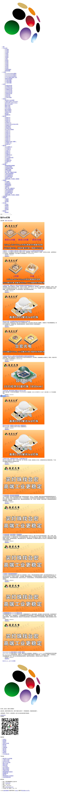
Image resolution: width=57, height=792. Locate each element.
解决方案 (4, 744)
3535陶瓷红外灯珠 (8, 89)
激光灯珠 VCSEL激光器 (9, 100)
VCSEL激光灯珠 (6, 754)
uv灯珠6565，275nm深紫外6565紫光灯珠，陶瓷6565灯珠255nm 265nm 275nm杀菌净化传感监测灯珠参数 (23, 250)
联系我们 (4, 210)
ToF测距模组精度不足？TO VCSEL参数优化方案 (12, 612)
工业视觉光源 (7, 182)
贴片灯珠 (4, 116)
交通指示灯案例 (8, 169)
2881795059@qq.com (9, 786)
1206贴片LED (7, 121)
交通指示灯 (7, 186)
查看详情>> (7, 256)
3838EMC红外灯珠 (8, 92)
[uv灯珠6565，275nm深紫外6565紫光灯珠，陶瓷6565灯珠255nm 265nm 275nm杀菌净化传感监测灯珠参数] (23, 249)
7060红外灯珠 (7, 96)
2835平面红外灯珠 (8, 86)
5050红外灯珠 (7, 94)
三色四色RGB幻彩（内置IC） (11, 141)
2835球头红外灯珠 (8, 85)
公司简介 (6, 204)
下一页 (12, 660)
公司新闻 (6, 200)
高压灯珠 (6, 113)
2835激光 (6, 62)
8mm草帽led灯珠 (8, 160)
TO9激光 (6, 53)
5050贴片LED (7, 140)
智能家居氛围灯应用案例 (10, 165)
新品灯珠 (4, 752)
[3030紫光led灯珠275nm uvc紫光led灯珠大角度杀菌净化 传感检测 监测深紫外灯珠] (23, 354)
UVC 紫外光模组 (8, 82)
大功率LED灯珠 (8, 112)
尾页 (14, 660)
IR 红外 (4, 84)
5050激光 (6, 64)
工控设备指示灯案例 (9, 168)
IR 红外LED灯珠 (6, 761)
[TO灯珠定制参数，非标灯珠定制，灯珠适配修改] (23, 533)
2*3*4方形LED (8, 148)
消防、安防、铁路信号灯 (10, 188)
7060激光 (6, 57)
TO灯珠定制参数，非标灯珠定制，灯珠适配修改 (12, 534)
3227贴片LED (7, 133)
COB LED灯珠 (8, 108)
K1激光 (6, 58)
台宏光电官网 (6, 790)
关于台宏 (4, 202)
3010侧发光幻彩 (8, 128)
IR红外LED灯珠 (6, 743)
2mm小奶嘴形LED (8, 146)
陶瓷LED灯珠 (7, 105)
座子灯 (6, 162)
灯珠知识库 (5, 196)
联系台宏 (6, 212)
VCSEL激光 (5, 48)
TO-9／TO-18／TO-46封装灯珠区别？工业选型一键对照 (14, 652)
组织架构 (6, 205)
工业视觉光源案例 (8, 166)
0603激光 (6, 68)
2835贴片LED (7, 144)
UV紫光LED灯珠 (6, 759)
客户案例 (4, 164)
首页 (3, 46)
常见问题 (6, 201)
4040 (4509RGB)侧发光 (9, 129)
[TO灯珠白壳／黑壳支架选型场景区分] (23, 572)
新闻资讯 (4, 197)
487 (9, 660)
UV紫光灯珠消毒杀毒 (9, 173)
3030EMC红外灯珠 (8, 88)
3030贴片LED (7, 137)
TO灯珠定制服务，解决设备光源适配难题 (11, 495)
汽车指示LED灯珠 (8, 177)
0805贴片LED (7, 120)
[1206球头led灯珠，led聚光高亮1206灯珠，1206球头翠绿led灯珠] (23, 457)
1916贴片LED (7, 132)
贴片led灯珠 (10, 220)
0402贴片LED (7, 117)
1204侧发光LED (8, 125)
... (8, 660)
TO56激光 (7, 49)
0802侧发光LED (8, 122)
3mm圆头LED (7, 150)
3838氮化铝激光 (8, 69)
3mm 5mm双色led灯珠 (9, 157)
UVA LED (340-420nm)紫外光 (10, 74)
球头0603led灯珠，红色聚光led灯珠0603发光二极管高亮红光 (14, 425)
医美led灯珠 (5, 765)
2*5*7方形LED (8, 149)
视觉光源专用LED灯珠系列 (8, 775)
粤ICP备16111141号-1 (25, 790)
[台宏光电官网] (22, 44)
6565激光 (6, 61)
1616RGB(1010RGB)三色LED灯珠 (11, 124)
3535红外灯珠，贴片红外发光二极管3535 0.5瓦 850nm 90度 (14, 390)
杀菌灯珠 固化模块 (8, 78)
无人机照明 (7, 181)
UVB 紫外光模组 (8, 81)
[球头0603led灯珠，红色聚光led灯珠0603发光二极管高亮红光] (23, 424)
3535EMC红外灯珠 (8, 90)
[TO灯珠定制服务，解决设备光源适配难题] (23, 493)
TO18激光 (7, 52)
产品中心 (4, 98)
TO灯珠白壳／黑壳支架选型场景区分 (10, 573)
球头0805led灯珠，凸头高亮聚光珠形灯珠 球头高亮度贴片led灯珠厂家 (16, 321)
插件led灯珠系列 (8, 110)
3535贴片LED (7, 138)
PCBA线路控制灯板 (9, 176)
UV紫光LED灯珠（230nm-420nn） (11, 101)
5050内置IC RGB (8, 142)
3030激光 (6, 56)
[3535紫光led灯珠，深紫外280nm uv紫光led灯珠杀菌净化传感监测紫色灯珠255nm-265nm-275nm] (23, 284)
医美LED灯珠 (7, 106)
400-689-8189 (2, 715)
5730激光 (6, 54)
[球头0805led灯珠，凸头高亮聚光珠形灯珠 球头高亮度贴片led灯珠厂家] (23, 320)
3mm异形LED (7, 152)
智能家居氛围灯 (8, 184)
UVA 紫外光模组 (8, 80)
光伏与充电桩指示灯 (9, 174)
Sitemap (16, 790)
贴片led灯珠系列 (8, 109)
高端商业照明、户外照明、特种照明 (12, 178)
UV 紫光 (4, 72)
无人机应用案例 (8, 170)
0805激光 (6, 66)
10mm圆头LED (8, 161)
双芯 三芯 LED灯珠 (8, 104)
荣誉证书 (6, 208)
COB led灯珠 (5, 766)
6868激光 (6, 60)
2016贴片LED (7, 134)
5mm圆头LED (7, 153)
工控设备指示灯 (8, 185)
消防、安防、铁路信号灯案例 (10, 172)
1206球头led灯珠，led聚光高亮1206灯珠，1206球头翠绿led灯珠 (15, 458)
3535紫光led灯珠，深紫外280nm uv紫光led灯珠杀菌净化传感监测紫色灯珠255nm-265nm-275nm (21, 285)
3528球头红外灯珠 (8, 93)
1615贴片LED (7, 130)
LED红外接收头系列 (7, 777)
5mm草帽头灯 (7, 158)
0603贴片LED (7, 118)
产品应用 (4, 180)
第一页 (4, 660)
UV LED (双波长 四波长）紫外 (11, 77)
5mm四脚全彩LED (8, 154)
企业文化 (6, 206)
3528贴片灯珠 (7, 136)
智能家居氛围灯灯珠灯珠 (7, 771)
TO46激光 (7, 50)
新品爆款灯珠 (7, 114)
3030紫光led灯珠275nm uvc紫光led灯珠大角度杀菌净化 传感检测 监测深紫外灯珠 (18, 356)
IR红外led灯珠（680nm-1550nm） (11, 102)
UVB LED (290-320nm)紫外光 (10, 76)
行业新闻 (6, 198)
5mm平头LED (7, 156)
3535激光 (6, 65)
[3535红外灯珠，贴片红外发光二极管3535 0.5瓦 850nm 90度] (23, 389)
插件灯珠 (4, 145)
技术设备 (6, 209)
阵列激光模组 (7, 70)
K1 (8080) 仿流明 (8, 97)
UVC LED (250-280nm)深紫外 (10, 73)
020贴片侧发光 (8, 126)
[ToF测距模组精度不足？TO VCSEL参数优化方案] (23, 611)
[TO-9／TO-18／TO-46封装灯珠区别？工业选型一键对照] (23, 650)
